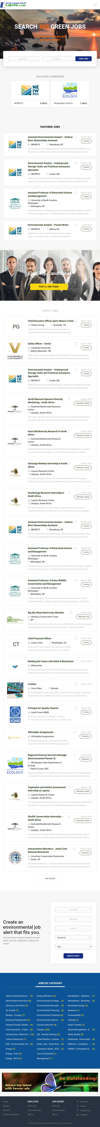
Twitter (83, 1106)
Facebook (84, 1102)
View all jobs (50, 878)
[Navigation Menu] (95, 4)
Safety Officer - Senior (39, 343)
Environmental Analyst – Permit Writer (48, 225)
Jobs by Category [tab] (50, 983)
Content (32, 684)
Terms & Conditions (11, 1114)
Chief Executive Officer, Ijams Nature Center (51, 321)
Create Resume (58, 1110)
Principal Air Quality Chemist (43, 708)
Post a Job (32, 1106)
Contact (6, 1106)
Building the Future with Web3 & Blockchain (50, 661)
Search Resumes (34, 1110)
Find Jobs (83, 59)
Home (5, 1102)
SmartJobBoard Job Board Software (59, 1123)
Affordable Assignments (40, 732)
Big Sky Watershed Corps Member (46, 612)
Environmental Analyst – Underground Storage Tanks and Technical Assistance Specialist (49, 166)
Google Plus (85, 1110)
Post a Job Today (49, 286)
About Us (7, 1110)
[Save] (75, 137)
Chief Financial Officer (39, 638)
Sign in (30, 1114)
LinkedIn (83, 1115)
